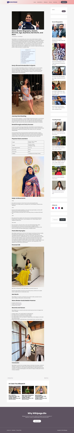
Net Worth (23, 59)
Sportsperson (14, 36)
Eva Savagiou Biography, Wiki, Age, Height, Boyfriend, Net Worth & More (58, 192)
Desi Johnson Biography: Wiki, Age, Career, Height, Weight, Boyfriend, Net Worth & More (14, 397)
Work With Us (39, 2)
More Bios (55, 2)
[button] (59, 2)
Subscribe (62, 219)
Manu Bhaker (18, 305)
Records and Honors (25, 61)
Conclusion (23, 62)
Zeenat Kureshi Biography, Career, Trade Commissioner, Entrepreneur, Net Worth (58, 63)
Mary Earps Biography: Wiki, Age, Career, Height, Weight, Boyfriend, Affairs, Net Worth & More (28, 397)
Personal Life (23, 58)
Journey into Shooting (25, 52)
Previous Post (10, 377)
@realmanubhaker (18, 304)
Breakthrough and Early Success (27, 53)
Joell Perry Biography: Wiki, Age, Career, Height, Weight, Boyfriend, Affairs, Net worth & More (58, 148)
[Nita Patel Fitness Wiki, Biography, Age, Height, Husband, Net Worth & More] (59, 70)
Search (53, 9)
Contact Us (9, 430)
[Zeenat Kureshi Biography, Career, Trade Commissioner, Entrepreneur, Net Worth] (59, 51)
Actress (50, 2)
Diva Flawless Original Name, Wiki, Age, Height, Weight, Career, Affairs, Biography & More (58, 93)
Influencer (46, 2)
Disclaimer (14, 430)
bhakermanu (19, 302)
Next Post (46, 377)
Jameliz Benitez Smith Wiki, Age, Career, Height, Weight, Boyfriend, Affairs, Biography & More (58, 108)
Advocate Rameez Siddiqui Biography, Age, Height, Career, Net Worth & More (58, 40)
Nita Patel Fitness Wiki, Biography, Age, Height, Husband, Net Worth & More (58, 78)
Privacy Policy (18, 430)
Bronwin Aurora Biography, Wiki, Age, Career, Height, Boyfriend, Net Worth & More (58, 133)
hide (29, 49)
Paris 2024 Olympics (25, 57)
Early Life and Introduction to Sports (28, 51)
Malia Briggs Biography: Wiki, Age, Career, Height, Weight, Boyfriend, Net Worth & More (41, 397)
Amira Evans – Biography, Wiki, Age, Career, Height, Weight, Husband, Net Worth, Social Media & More (58, 162)
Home (35, 2)
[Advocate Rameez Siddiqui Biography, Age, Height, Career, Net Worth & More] (59, 31)
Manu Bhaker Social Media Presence (28, 60)
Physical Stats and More (25, 54)
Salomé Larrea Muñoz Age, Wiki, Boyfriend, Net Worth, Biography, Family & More (58, 177)
